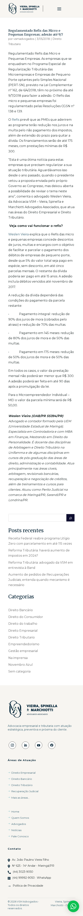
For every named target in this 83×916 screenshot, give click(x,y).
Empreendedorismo (23, 644)
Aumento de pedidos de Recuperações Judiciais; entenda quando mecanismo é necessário (39, 580)
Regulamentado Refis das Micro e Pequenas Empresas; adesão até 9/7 (35, 32)
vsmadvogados (24, 39)
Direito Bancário (20, 610)
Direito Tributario (21, 637)
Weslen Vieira (18, 234)
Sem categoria (19, 671)
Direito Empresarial (23, 630)
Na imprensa (18, 658)
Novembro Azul (20, 664)
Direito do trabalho (22, 623)
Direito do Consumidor (25, 617)
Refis (15, 119)
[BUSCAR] (70, 518)
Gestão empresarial (23, 651)
